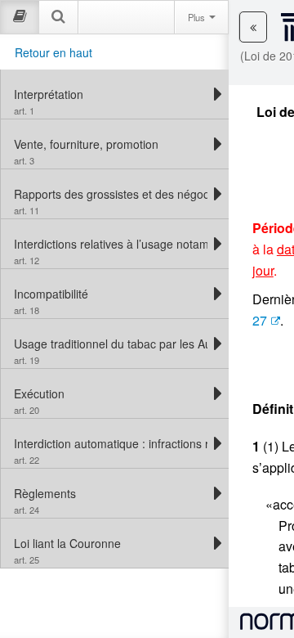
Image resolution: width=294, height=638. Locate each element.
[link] (110, 94)
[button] (253, 27)
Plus (197, 17)
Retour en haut (53, 52)
